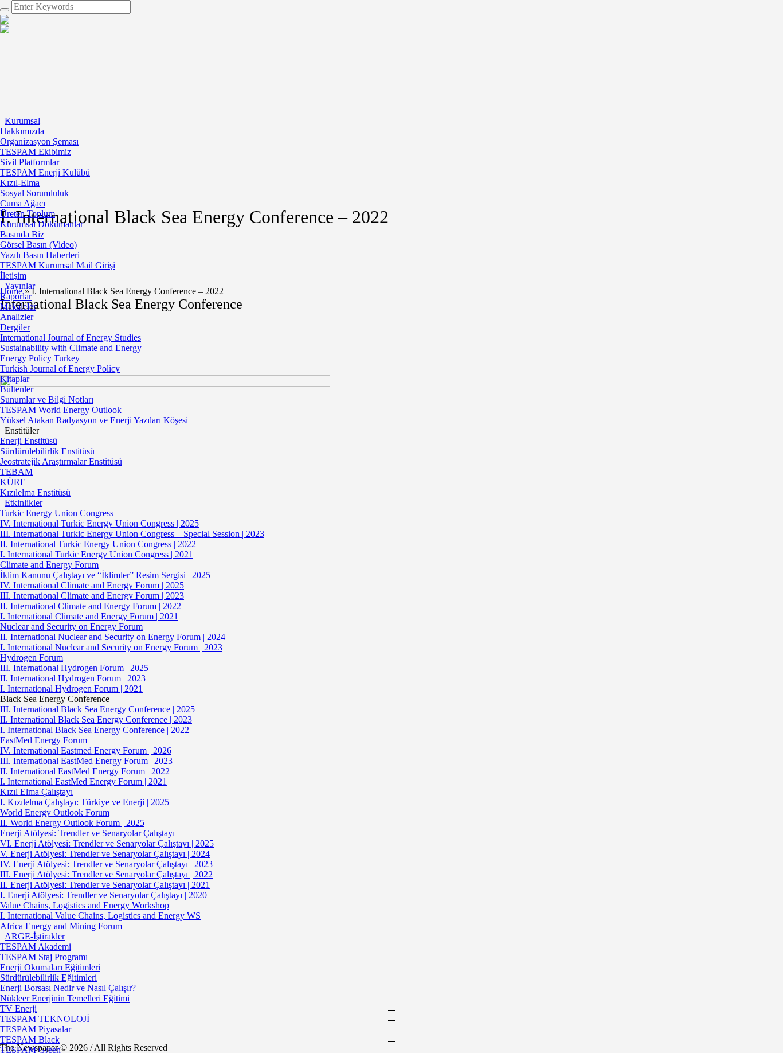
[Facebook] (391, 996)
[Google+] (391, 1006)
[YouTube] (391, 1037)
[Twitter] (391, 1027)
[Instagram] (391, 1016)
